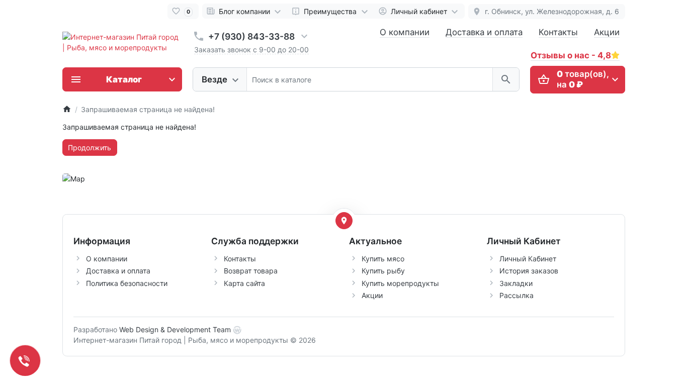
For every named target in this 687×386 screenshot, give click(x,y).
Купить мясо (383, 258)
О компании (405, 32)
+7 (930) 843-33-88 (251, 36)
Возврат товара (251, 270)
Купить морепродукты (400, 283)
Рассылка (516, 295)
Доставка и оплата (484, 32)
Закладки (516, 283)
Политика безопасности (126, 283)
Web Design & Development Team (175, 329)
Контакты (558, 32)
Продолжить (89, 147)
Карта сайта (244, 283)
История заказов (528, 270)
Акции (607, 32)
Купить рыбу (383, 270)
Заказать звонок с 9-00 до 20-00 (251, 49)
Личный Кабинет (527, 258)
